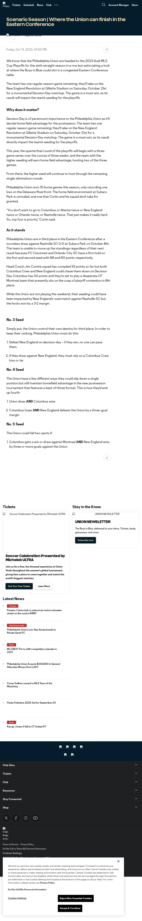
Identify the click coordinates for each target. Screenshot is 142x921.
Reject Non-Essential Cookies (76, 898)
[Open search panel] (104, 5)
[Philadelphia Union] (6, 5)
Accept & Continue (70, 908)
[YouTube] (35, 818)
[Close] (118, 861)
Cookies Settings (12, 853)
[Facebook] (15, 818)
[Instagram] (25, 818)
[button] (56, 5)
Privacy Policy (47, 882)
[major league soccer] (5, 833)
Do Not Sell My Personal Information (27, 889)
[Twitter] (6, 818)
